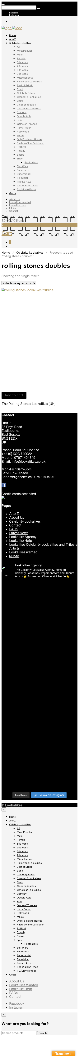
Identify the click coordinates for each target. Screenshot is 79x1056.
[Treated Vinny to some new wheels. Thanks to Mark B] (39, 671)
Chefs (20, 100)
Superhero (23, 170)
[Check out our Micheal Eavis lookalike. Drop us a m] (39, 692)
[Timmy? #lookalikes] (39, 585)
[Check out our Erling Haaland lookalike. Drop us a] (39, 659)
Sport (20, 158)
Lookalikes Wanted (20, 202)
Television (23, 177)
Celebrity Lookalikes (20, 43)
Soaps (20, 154)
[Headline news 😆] (39, 637)
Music (20, 135)
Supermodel (24, 174)
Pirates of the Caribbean (30, 143)
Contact (13, 211)
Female (21, 58)
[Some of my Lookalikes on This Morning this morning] (39, 710)
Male (20, 54)
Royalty (21, 150)
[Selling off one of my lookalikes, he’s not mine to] (39, 594)
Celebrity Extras (26, 93)
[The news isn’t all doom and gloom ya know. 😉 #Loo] (39, 629)
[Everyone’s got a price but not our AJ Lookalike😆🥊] (39, 735)
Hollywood (23, 131)
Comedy (21, 112)
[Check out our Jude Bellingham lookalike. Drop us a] (39, 646)
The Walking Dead (27, 185)
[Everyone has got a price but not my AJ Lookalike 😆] (39, 725)
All (18, 46)
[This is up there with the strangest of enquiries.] (39, 769)
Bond (20, 89)
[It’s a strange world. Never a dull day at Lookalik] (39, 758)
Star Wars (22, 166)
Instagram (14, 15)
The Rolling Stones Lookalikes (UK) (28, 404)
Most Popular (24, 50)
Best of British (25, 85)
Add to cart (14, 395)
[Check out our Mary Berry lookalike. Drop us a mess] (39, 783)
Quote (12, 193)
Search (43, 1033)
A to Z (12, 39)
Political (21, 147)
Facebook (13, 13)
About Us (14, 199)
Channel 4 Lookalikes (29, 97)
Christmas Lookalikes (29, 108)
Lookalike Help (17, 205)
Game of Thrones (27, 123)
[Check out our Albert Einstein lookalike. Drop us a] (39, 617)
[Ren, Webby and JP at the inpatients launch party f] (39, 606)
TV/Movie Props (26, 189)
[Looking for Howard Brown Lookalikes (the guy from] (39, 681)
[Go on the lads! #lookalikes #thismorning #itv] (39, 717)
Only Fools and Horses (29, 139)
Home (12, 35)
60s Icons (22, 62)
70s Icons (22, 66)
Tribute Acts (24, 181)
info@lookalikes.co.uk (28, 461)
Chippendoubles (26, 104)
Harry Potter (24, 127)
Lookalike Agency (22, 537)
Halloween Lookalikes (29, 81)
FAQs (12, 208)
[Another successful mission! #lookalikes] (39, 702)
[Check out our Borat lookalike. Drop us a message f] (39, 746)
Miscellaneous (25, 77)
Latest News (18, 533)
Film (19, 120)
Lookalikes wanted (23, 552)
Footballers (31, 162)
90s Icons (22, 73)
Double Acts (24, 116)
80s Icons (22, 70)
